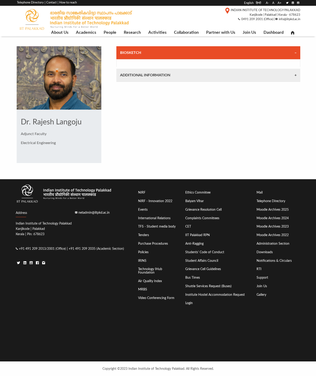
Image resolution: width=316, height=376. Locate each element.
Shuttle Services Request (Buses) (208, 286)
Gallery (261, 294)
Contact (51, 2)
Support (262, 277)
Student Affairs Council (201, 260)
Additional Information (145, 75)
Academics (86, 33)
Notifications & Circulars (274, 260)
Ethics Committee (198, 192)
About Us (59, 33)
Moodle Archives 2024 (273, 218)
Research (132, 33)
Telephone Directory (30, 2)
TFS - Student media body (157, 226)
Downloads (265, 252)
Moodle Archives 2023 (273, 226)
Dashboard (273, 33)
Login (189, 303)
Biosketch (130, 53)
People (110, 33)
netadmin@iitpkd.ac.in (94, 212)
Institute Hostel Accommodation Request (215, 294)
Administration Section (273, 243)
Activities (157, 33)
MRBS (142, 289)
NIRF (142, 192)
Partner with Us (220, 33)
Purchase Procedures (153, 243)
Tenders (143, 235)
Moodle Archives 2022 (273, 235)
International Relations (154, 218)
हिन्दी (258, 3)
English (249, 3)
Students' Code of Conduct (204, 252)
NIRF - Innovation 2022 (155, 201)
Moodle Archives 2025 (273, 209)
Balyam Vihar (194, 201)
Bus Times (192, 277)
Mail (260, 192)
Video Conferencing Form (156, 298)
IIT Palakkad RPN (197, 235)
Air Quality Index (150, 281)
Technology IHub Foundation (150, 270)
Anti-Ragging (194, 243)
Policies (143, 252)
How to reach (68, 2)
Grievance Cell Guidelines (203, 269)
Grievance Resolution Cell (203, 209)
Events (143, 209)
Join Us (249, 33)
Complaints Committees (202, 218)
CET (188, 226)
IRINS (142, 260)
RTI (259, 269)
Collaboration (186, 33)
